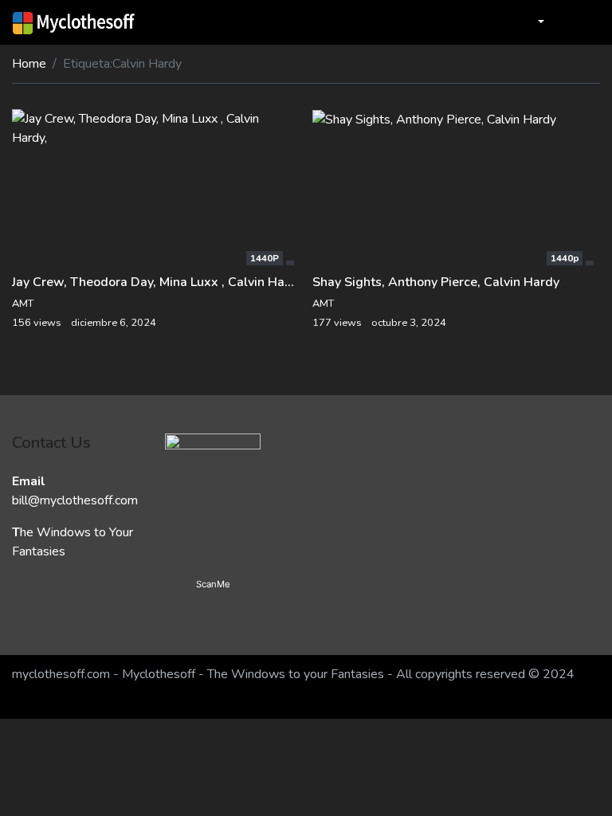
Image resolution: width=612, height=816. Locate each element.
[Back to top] (46, 722)
